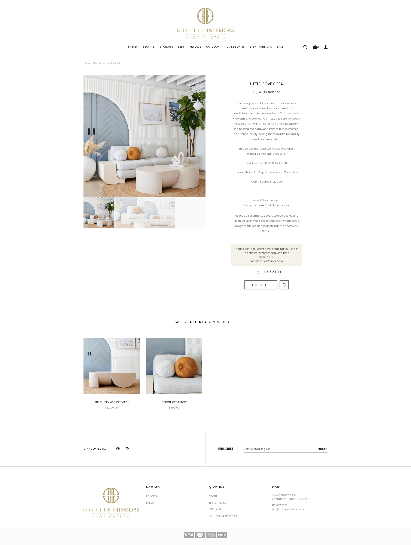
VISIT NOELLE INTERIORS (223, 515)
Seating (149, 46)
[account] (326, 47)
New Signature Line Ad (106, 63)
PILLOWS (195, 46)
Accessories (235, 46)
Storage (166, 46)
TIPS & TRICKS (217, 503)
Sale (280, 46)
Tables (133, 46)
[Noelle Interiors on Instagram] (127, 449)
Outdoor (213, 46)
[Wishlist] (284, 285)
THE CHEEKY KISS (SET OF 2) (112, 402)
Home (86, 63)
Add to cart (261, 285)
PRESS (150, 503)
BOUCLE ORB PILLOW (174, 402)
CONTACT (215, 509)
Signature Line (261, 46)
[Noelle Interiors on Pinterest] (117, 449)
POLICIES (151, 496)
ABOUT (213, 496)
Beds (181, 46)
